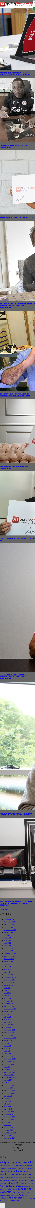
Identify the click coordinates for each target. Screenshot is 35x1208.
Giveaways (11, 1177)
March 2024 (8, 972)
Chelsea (13, 1168)
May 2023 (7, 993)
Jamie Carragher (27, 1177)
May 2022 (7, 1017)
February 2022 (9, 1025)
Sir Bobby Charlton (17, 1192)
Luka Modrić (21, 1180)
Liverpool (7, 1180)
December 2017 (9, 1069)
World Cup (15, 1201)
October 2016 (9, 1093)
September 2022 (10, 1009)
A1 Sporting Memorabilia (16, 1162)
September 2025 (10, 930)
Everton (2, 1174)
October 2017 (9, 1075)
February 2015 (9, 1127)
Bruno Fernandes (27, 1165)
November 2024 (10, 956)
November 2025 (9, 925)
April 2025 (7, 943)
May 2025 (7, 940)
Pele (6, 1189)
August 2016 (8, 1096)
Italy (21, 1177)
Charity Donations (5, 1168)
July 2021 (7, 1043)
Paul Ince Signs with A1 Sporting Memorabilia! (13, 146)
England (17, 1171)
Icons (18, 1177)
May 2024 (7, 967)
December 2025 (10, 922)
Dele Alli (2, 1171)
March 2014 (8, 1135)
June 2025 (7, 938)
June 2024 (7, 964)
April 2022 (7, 1019)
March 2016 (8, 1109)
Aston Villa (8, 1165)
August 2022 (8, 1011)
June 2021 (7, 1046)
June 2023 (7, 990)
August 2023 (8, 985)
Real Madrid (12, 1189)
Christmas (21, 1168)
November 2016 (9, 1091)
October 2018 (9, 1064)
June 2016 (7, 1101)
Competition (28, 1168)
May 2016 (7, 1104)
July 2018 (7, 1067)
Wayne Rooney (29, 1198)
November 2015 (9, 1117)
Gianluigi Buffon (4, 1177)
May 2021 (7, 1048)
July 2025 (7, 935)
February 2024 (9, 975)
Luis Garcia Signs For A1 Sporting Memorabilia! (14, 467)
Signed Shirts (24, 1188)
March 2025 (8, 946)
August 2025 (8, 932)
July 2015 (7, 1122)
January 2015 (8, 1130)
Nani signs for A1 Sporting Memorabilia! (17, 217)
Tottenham (15, 1195)
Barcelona (15, 1165)
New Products (7, 1185)
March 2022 (8, 1022)
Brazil (21, 1165)
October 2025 (9, 927)
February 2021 (9, 1056)
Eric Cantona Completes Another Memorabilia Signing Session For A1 (15, 395)
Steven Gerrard (5, 1195)
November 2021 (9, 1033)
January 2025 (9, 951)
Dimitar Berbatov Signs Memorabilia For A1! (17, 539)
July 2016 (7, 1098)
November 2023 (9, 980)
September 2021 (10, 1038)
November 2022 (9, 1006)
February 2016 (9, 1112)
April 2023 (7, 996)
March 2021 (8, 1054)
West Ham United (5, 1201)
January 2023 (9, 1004)
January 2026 (9, 919)
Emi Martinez (8, 1171)
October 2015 (9, 1120)
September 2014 (10, 1133)
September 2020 (10, 1062)
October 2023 (9, 982)
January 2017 (8, 1088)
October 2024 (9, 959)
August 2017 (8, 1080)
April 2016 (7, 1106)
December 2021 (9, 1030)
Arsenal (2, 1165)
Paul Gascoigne (25, 1186)
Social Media (27, 1192)
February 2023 (9, 1001)
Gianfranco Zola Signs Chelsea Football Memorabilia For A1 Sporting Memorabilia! (17, 306)
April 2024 (7, 969)
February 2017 (9, 1085)
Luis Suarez (14, 1180)
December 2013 (9, 1138)
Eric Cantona (26, 1171)
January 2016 (8, 1114)
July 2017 (7, 1083)
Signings (5, 1192)
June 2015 (7, 1125)
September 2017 (10, 1077)
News (17, 1186)
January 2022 (9, 1027)
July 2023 (7, 988)
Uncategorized (14, 1197)
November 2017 (9, 1072)
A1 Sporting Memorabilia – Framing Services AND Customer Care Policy (15, 74)
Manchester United (13, 1183)
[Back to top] (2, 1205)
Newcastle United (28, 1183)
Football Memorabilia (18, 1174)
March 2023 (8, 998)
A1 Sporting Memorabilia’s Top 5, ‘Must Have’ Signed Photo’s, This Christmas (16, 814)
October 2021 (9, 1035)
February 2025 (9, 948)
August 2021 (8, 1040)
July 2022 (7, 1014)
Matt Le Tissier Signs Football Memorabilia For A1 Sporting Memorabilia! (13, 677)
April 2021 (7, 1051)
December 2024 (10, 953)
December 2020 (10, 1059)
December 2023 (10, 977)
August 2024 (8, 961)
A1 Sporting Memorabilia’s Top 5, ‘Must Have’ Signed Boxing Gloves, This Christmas (16, 903)
